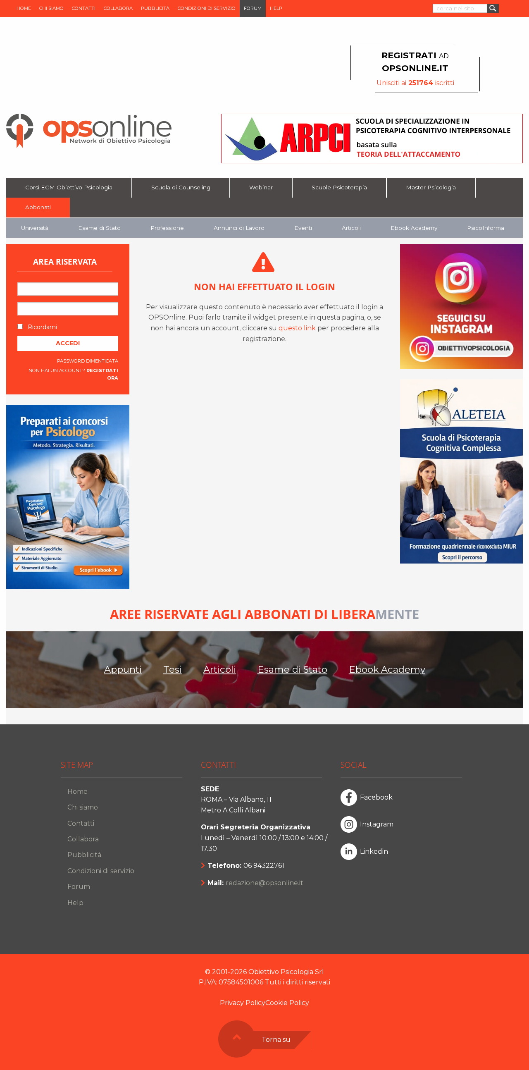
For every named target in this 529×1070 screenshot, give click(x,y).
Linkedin (374, 851)
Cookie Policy (287, 1003)
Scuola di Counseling (180, 187)
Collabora (118, 8)
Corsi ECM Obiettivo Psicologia (68, 187)
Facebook (376, 797)
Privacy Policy (242, 1003)
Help (276, 8)
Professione (167, 228)
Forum (253, 8)
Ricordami (41, 327)
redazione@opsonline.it (264, 883)
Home (24, 8)
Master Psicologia (431, 187)
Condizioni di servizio (207, 8)
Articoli (351, 228)
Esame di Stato (99, 228)
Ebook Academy (414, 228)
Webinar (261, 187)
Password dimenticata (87, 361)
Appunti (123, 669)
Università (34, 228)
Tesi (172, 669)
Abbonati (38, 207)
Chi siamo (51, 8)
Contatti (83, 8)
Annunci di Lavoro (239, 228)
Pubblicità (155, 8)
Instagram (376, 824)
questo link (297, 328)
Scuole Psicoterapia (339, 187)
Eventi (303, 228)
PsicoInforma (485, 228)
